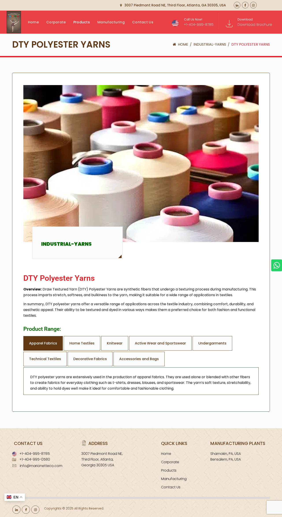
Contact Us (142, 22)
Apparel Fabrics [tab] (43, 343)
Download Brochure (254, 24)
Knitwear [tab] (114, 343)
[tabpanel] (141, 381)
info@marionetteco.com (41, 465)
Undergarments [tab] (212, 343)
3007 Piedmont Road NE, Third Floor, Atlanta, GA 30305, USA (175, 5)
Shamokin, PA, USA (225, 453)
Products (81, 22)
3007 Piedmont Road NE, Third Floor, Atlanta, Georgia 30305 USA (102, 459)
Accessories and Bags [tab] (139, 358)
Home (33, 22)
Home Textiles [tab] (82, 343)
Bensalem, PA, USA (225, 459)
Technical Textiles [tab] (45, 358)
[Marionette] (18, 31)
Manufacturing (111, 22)
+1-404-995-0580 (34, 459)
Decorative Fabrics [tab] (90, 358)
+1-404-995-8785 (198, 24)
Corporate (170, 462)
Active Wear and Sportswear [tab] (160, 343)
